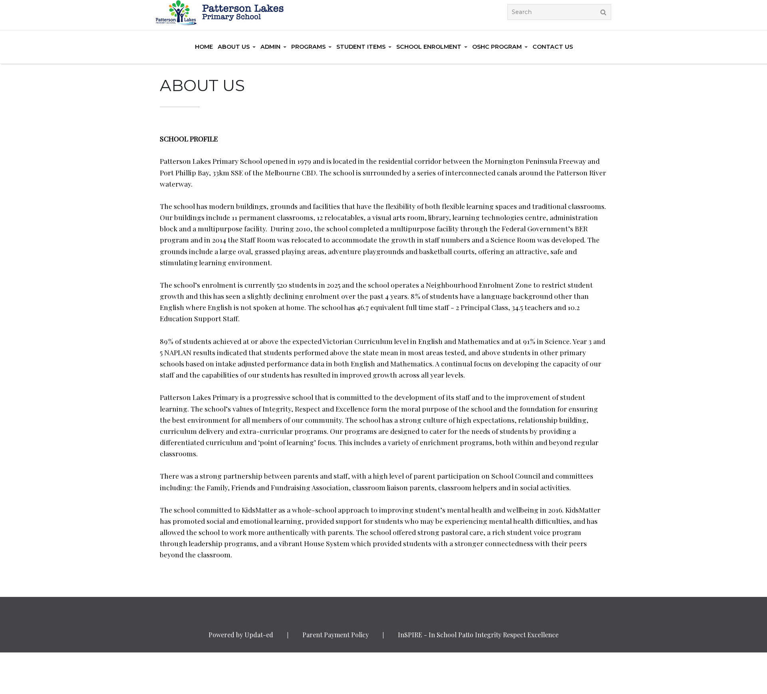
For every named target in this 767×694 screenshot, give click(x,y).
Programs (308, 46)
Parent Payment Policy (335, 634)
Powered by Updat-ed (241, 634)
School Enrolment (428, 46)
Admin (270, 46)
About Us (234, 46)
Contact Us (553, 46)
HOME (204, 46)
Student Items (360, 46)
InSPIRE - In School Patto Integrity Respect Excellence (478, 634)
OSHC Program (497, 46)
